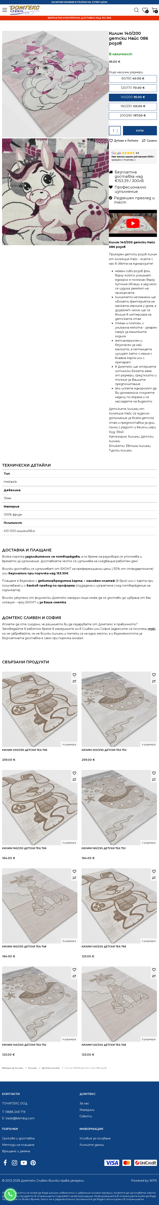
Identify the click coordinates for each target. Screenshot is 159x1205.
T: (3, 1112)
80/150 (133, 78)
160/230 (132, 106)
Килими (133, 436)
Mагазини (87, 1110)
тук (151, 629)
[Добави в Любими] (74, 675)
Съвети (86, 1116)
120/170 (133, 88)
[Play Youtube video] (133, 223)
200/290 (133, 115)
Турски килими (120, 450)
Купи (140, 130)
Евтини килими (138, 446)
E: (3, 1118)
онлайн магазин (101, 1192)
